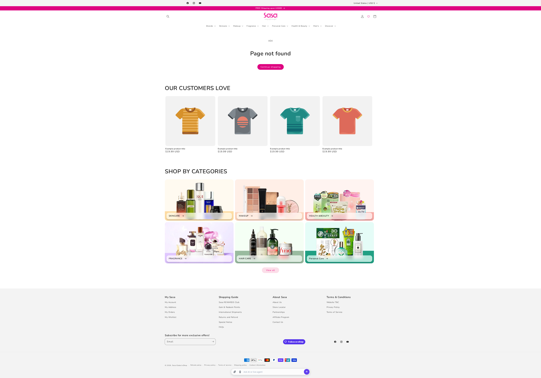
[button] (168, 16)
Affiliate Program (281, 317)
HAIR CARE (245, 258)
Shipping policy (240, 365)
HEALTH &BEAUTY (319, 216)
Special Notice (225, 322)
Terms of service (224, 365)
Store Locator (279, 307)
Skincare (223, 26)
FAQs (221, 327)
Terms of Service (334, 312)
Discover (329, 26)
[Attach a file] (234, 372)
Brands (209, 26)
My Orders (170, 312)
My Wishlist (170, 317)
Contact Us (278, 322)
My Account (170, 302)
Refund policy (195, 365)
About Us (277, 302)
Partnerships (279, 312)
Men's (316, 26)
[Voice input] (240, 372)
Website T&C (333, 302)
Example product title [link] (175, 149)
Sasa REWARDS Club (229, 302)
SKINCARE (174, 216)
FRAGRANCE (175, 258)
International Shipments (230, 312)
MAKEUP (244, 216)
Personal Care (278, 26)
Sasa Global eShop (179, 365)
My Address (170, 307)
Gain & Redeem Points (229, 307)
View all (270, 270)
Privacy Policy (333, 307)
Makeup (237, 26)
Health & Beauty (299, 26)
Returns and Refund (228, 317)
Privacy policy (210, 365)
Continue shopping (270, 67)
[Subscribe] (212, 342)
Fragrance (251, 26)
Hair (264, 26)
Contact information (257, 365)
